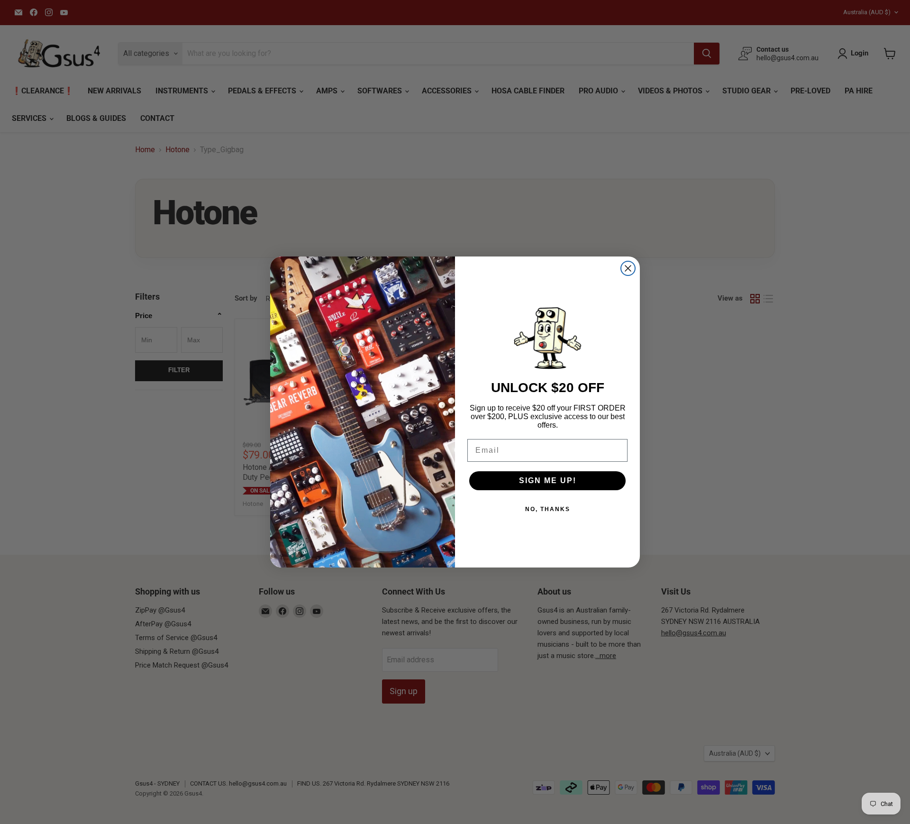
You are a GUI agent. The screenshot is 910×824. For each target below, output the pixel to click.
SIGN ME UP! (547, 480)
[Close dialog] (628, 268)
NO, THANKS (547, 509)
